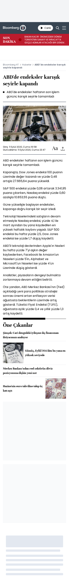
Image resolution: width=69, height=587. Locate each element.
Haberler (26, 64)
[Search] (57, 28)
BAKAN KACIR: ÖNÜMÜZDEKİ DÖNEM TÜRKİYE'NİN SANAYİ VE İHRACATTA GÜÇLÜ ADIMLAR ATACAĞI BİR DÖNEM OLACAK (44, 39)
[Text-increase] (55, 148)
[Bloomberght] (14, 28)
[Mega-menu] (64, 28)
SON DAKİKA (9, 39)
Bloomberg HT (11, 64)
